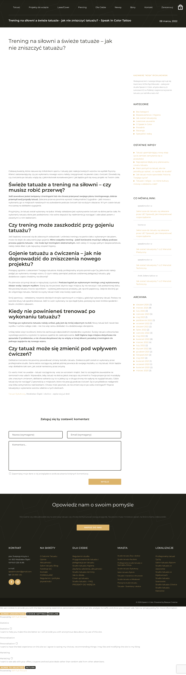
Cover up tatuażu (80, 578)
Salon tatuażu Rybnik (126, 572)
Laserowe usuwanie (145, 121)
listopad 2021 (142, 355)
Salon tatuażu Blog (49, 565)
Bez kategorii (142, 112)
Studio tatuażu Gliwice (166, 584)
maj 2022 (140, 336)
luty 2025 (140, 311)
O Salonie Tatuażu (48, 556)
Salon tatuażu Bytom (165, 562)
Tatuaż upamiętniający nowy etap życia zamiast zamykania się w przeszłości (150, 155)
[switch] (11, 628)
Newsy (118, 7)
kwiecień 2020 (143, 367)
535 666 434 (17, 575)
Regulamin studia (80, 556)
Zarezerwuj (167, 7)
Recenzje (140, 130)
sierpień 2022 (142, 326)
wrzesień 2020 (143, 364)
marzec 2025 (142, 308)
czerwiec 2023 (143, 314)
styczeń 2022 (142, 348)
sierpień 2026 (142, 304)
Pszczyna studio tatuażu (127, 583)
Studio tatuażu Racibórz (127, 559)
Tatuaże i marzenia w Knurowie (130, 576)
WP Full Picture (19, 617)
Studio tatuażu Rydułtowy (128, 569)
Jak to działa (78, 575)
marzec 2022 (142, 342)
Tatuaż (16, 7)
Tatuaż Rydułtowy (17, 394)
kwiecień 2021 (142, 361)
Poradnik (140, 127)
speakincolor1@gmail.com (20, 571)
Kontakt (148, 7)
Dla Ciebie (101, 7)
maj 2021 (140, 358)
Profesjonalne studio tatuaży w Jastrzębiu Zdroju (130, 564)
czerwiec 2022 (143, 333)
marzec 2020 (142, 370)
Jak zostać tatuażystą (146, 118)
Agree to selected (12, 667)
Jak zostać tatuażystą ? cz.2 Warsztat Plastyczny (153, 250)
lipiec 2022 (141, 329)
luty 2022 (140, 345)
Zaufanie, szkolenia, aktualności (87, 569)
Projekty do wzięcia (38, 7)
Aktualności (45, 562)
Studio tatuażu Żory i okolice (129, 556)
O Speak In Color (144, 124)
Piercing (82, 7)
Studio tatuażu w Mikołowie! (129, 579)
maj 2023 (140, 317)
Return (30, 667)
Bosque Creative (170, 602)
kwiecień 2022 (143, 339)
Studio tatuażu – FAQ (82, 581)
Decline (54, 614)
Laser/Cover (63, 7)
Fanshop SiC (46, 569)
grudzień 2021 (142, 351)
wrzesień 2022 (143, 323)
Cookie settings (37, 614)
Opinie (43, 559)
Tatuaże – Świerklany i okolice (129, 586)
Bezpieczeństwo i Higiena (148, 115)
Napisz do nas (93, 527)
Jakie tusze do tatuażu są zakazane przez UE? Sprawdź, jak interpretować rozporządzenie (154, 214)
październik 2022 (144, 320)
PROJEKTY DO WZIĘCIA (83, 584)
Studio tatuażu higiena (83, 565)
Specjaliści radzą (144, 134)
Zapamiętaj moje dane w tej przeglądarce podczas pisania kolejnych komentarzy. (50, 473)
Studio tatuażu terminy (83, 572)
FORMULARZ (46, 575)
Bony (132, 7)
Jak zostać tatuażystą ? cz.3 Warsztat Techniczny (153, 266)
